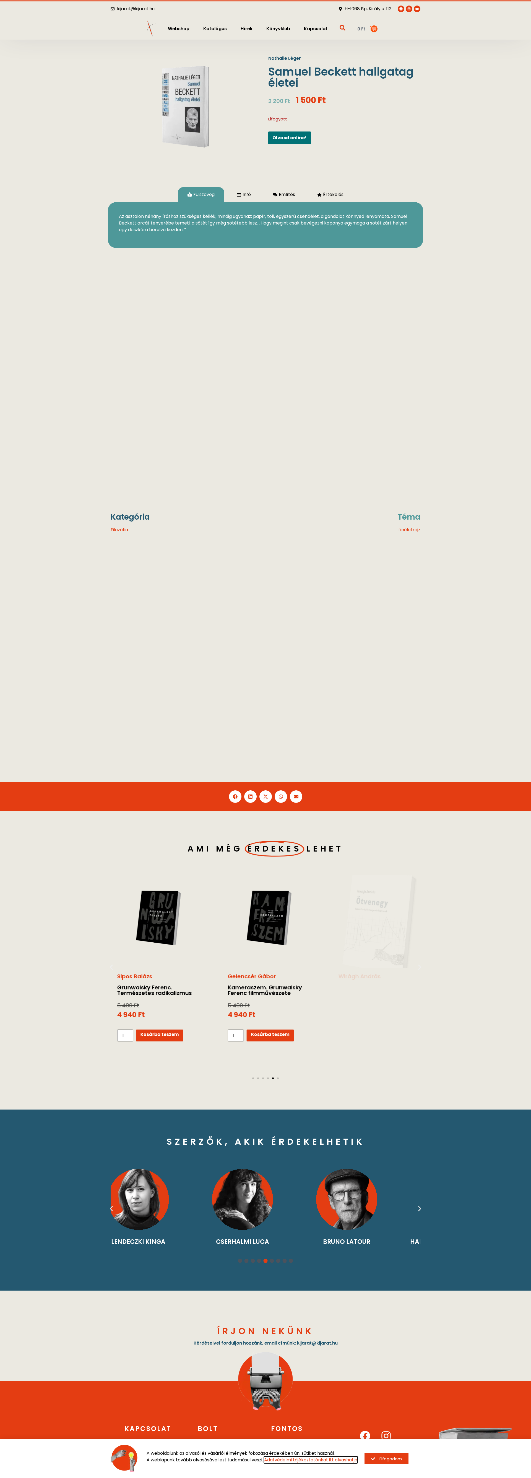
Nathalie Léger (284, 58)
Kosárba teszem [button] (156, 1034)
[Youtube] (417, 9)
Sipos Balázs (131, 976)
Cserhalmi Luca (161, 1241)
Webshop (178, 28)
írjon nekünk (265, 1331)
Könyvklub (278, 28)
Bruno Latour (265, 1241)
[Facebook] (365, 1435)
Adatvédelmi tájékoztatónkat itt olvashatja (310, 1460)
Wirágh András (356, 976)
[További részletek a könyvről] (154, 921)
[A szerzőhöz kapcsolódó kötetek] (161, 1199)
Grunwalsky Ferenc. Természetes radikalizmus (150, 990)
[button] (235, 796)
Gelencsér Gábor (248, 976)
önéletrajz (409, 530)
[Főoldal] (151, 28)
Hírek (247, 28)
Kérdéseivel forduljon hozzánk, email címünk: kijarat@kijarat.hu (266, 1343)
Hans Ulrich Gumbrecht (369, 1241)
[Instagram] (386, 1435)
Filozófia (119, 530)
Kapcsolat (315, 28)
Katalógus (215, 28)
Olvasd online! (289, 138)
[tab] (201, 194)
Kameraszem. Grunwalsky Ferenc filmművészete (261, 990)
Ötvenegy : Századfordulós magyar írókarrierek (373, 990)
